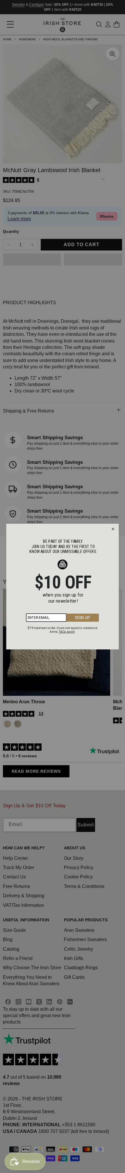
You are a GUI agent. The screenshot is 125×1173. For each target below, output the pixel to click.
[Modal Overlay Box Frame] (62, 586)
